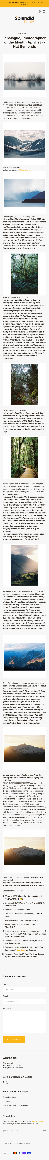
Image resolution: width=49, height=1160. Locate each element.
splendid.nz (12, 1143)
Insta (34, 1121)
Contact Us (7, 1101)
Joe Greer (21, 950)
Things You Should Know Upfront (15, 1105)
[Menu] (4, 11)
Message (7, 1008)
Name (5, 984)
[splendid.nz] (24, 19)
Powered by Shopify (24, 1143)
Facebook (40, 1121)
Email (5, 996)
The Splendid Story (10, 1097)
